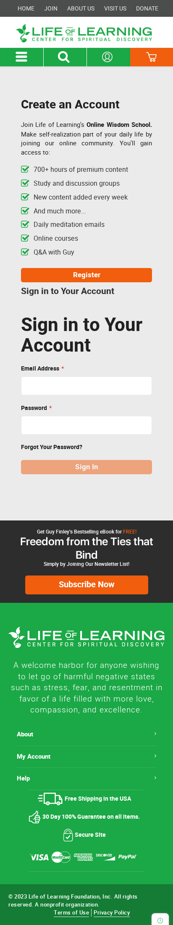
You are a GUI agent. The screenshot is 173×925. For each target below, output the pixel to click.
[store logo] (86, 33)
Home (26, 8)
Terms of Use (71, 913)
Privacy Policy (112, 913)
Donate (147, 8)
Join (51, 8)
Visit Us (115, 8)
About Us (80, 8)
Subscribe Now (87, 584)
